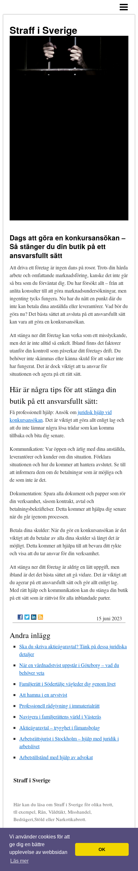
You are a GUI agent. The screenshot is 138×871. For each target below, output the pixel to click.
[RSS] (40, 617)
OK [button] (102, 849)
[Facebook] (20, 617)
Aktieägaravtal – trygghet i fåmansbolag (59, 727)
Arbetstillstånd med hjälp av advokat (56, 757)
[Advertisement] (69, 148)
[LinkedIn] (33, 617)
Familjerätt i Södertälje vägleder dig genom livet (67, 683)
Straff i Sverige (43, 30)
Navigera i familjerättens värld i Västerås (60, 716)
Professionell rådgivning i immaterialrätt (59, 705)
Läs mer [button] (19, 861)
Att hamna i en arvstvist (43, 694)
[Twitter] (27, 617)
